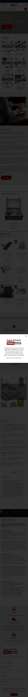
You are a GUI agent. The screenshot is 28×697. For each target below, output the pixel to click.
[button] (26, 336)
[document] (14, 348)
